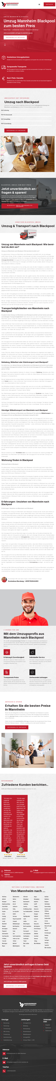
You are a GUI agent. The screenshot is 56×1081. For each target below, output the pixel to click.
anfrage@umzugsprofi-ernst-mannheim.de (44, 872)
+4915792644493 (31, 581)
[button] (39, 4)
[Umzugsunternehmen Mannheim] (28, 1005)
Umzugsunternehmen (7, 260)
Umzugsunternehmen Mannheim (28, 1014)
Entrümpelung (33, 562)
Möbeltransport (46, 413)
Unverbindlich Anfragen (15, 37)
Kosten (7, 381)
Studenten (38, 393)
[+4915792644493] (4, 1071)
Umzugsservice (25, 537)
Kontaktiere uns (20, 452)
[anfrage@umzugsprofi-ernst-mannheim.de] (4, 1062)
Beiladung (39, 372)
